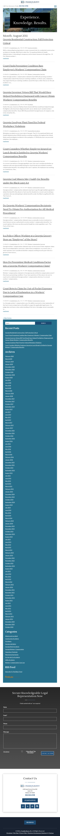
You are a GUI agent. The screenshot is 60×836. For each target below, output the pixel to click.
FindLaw (51, 833)
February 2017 (9, 425)
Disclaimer (6, 752)
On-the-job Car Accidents (12, 657)
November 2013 (9, 529)
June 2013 (8, 542)
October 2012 (9, 563)
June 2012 (8, 574)
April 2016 (8, 452)
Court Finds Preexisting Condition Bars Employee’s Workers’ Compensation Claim (28, 335)
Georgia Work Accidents (34, 131)
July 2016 (8, 444)
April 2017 (8, 420)
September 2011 (10, 598)
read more (6, 58)
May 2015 (8, 481)
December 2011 (9, 590)
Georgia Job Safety (32, 48)
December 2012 (9, 558)
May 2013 (8, 545)
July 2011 (8, 603)
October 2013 (9, 531)
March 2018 (8, 391)
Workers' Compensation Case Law (36, 74)
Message (6, 732)
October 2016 (9, 436)
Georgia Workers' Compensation (14, 649)
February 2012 (9, 584)
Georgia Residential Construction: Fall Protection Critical (21, 332)
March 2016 (8, 454)
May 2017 (8, 417)
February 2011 (9, 616)
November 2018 (9, 369)
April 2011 (8, 611)
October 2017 (9, 404)
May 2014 (8, 513)
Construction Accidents (12, 639)
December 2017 (9, 399)
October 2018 (9, 372)
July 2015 (8, 476)
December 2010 (9, 622)
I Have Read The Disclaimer (31, 752)
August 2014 (9, 505)
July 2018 (8, 380)
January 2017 (9, 428)
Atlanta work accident (11, 636)
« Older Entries (7, 318)
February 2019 (9, 361)
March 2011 (8, 614)
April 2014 (8, 515)
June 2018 (8, 383)
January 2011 (9, 619)
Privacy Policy (23, 833)
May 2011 (8, 608)
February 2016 (9, 457)
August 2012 (9, 568)
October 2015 (9, 468)
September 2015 (10, 470)
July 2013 (8, 539)
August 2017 (9, 409)
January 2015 (9, 491)
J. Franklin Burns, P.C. (15, 48)
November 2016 (9, 433)
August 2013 (9, 537)
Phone (5, 723)
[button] (55, 6)
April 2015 (8, 484)
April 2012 (8, 579)
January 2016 (9, 460)
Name (5, 707)
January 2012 (9, 587)
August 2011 (9, 600)
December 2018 (9, 367)
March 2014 (8, 518)
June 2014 (8, 510)
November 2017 (9, 401)
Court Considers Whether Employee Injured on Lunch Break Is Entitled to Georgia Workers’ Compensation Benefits (27, 152)
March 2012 (8, 582)
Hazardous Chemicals (11, 652)
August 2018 (9, 377)
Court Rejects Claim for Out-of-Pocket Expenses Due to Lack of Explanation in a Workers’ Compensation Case (27, 292)
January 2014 (9, 523)
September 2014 (10, 502)
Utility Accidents (10, 660)
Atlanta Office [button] (30, 800)
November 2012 (9, 561)
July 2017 (8, 412)
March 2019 (8, 359)
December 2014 (9, 494)
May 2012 (8, 576)
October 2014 (9, 499)
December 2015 (9, 462)
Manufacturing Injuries (11, 654)
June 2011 (8, 606)
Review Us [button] (30, 822)
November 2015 (9, 465)
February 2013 (9, 553)
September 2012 (10, 566)
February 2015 (9, 489)
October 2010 (9, 627)
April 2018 (8, 388)
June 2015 (8, 478)
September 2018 (10, 375)
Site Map (15, 833)
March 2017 (8, 422)
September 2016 (10, 438)
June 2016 (8, 446)
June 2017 (8, 414)
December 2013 (9, 526)
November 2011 (9, 592)
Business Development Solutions (37, 833)
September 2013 (10, 534)
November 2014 (9, 497)
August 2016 (9, 441)
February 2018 (9, 393)
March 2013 (8, 550)
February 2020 (9, 356)
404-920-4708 (23, 6)
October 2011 (9, 595)
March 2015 (8, 486)
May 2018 (8, 385)
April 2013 (8, 547)
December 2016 (9, 430)
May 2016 (8, 449)
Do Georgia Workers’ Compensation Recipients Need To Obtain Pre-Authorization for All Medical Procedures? (28, 209)
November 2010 (9, 624)
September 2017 (10, 407)
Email (5, 715)
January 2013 (9, 555)
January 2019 (9, 364)
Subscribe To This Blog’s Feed (13, 672)
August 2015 (9, 473)
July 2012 (8, 571)
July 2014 (8, 507)
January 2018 (9, 396)
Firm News (30, 104)
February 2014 (9, 521)
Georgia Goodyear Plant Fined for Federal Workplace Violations (23, 342)
